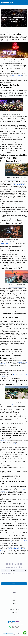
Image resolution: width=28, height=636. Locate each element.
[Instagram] (13, 627)
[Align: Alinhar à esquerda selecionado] (19, 570)
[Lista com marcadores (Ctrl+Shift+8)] (24, 570)
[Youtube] (18, 627)
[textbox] (14, 576)
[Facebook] (16, 627)
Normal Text (12, 570)
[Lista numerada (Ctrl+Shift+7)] (21, 570)
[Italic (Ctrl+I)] (5, 570)
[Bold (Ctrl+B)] (3, 570)
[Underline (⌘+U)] (8, 570)
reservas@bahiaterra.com (8, 633)
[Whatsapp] (10, 627)
